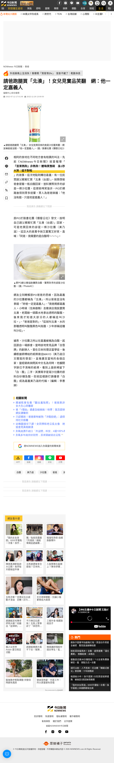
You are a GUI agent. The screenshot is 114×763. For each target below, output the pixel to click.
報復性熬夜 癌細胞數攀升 (55, 539)
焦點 (29, 8)
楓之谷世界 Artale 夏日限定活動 (13, 649)
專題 (56, 8)
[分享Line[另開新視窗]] (6, 166)
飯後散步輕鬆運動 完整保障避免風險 (18, 681)
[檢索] (103, 3)
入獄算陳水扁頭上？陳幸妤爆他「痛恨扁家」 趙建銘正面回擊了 (54, 565)
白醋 (19, 472)
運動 (74, 8)
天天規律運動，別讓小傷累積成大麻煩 (49, 598)
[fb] (59, 3)
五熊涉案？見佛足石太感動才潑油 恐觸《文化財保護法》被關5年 (18, 598)
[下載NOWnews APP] (97, 3)
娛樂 (65, 8)
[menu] (3, 8)
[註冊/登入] (110, 3)
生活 (100, 8)
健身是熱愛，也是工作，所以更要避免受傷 (49, 681)
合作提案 (68, 721)
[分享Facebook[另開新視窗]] (6, 158)
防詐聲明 (38, 716)
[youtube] (77, 3)
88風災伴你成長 (31, 14)
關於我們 (57, 721)
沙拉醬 (43, 472)
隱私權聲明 (61, 716)
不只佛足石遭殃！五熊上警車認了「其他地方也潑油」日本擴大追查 (34, 623)
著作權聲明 (75, 716)
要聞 (47, 8)
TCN (59, 14)
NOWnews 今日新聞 (12, 66)
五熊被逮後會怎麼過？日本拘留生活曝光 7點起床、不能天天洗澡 (34, 565)
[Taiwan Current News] (84, 3)
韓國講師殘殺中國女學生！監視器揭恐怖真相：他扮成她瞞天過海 (54, 648)
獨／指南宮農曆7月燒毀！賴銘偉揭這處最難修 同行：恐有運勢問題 (34, 541)
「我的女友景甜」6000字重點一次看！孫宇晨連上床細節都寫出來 (14, 541)
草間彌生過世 (15, 8)
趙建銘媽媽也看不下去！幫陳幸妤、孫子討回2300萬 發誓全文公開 (34, 648)
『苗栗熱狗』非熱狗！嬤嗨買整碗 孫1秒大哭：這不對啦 (39, 168)
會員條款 (46, 721)
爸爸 (55, 472)
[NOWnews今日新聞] (9, 3)
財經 (92, 8)
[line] (71, 3)
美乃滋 (30, 472)
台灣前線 (72, 14)
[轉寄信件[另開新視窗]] (6, 174)
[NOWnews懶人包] (91, 3)
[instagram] (65, 3)
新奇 (27, 66)
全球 (83, 8)
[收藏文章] (6, 198)
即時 (38, 8)
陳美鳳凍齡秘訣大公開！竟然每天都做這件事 (13, 567)
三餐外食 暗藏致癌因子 (55, 622)
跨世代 (47, 14)
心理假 (86, 14)
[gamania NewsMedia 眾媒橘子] (57, 743)
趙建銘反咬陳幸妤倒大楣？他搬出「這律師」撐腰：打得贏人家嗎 (13, 623)
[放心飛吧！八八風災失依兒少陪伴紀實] (26, 4)
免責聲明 (49, 716)
